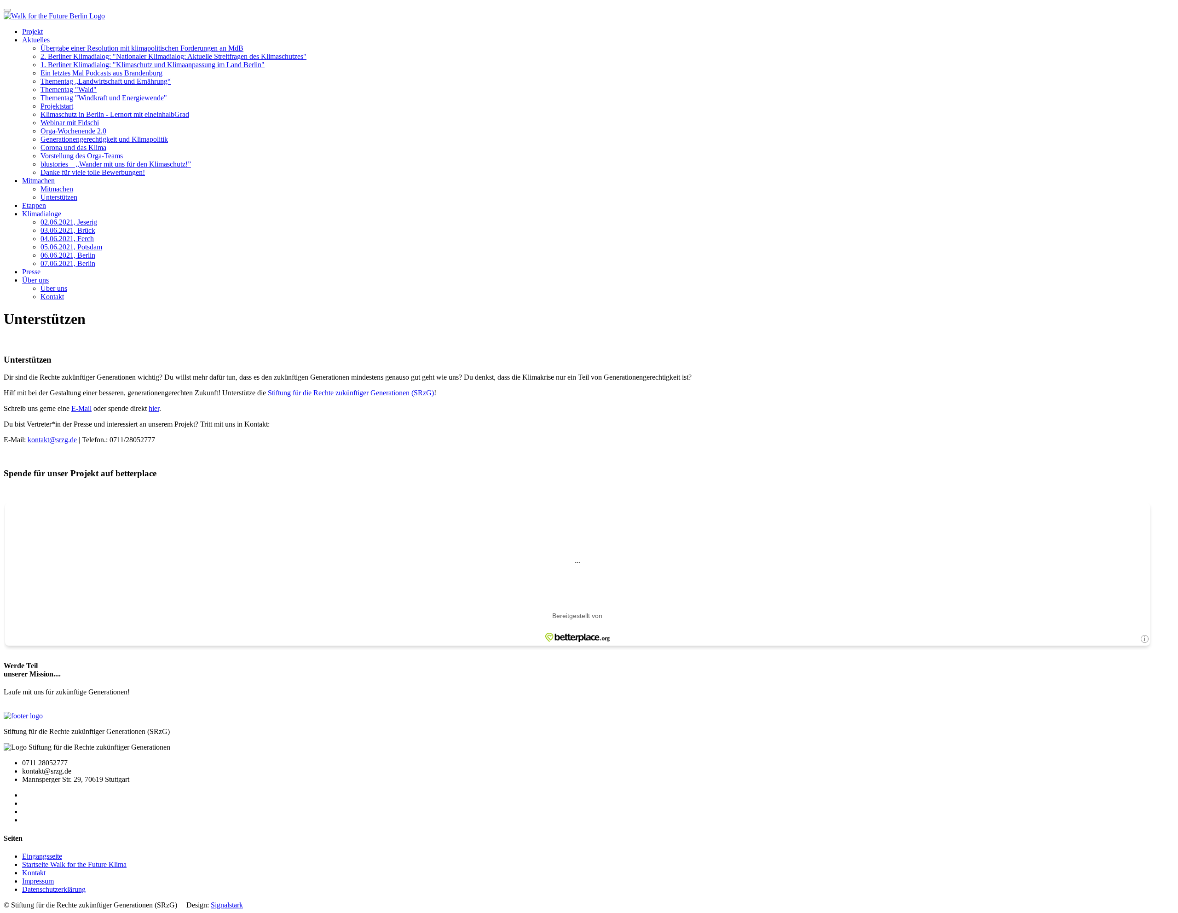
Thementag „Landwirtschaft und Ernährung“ (105, 81)
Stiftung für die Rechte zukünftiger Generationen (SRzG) (351, 393)
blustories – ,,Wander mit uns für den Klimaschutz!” (115, 164)
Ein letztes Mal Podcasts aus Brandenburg (101, 73)
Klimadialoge (41, 214)
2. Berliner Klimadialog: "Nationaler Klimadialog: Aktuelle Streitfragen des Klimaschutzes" (173, 56)
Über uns (35, 280)
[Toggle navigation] (7, 10)
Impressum (38, 881)
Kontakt (52, 296)
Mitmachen (38, 181)
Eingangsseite (42, 856)
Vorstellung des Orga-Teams (81, 156)
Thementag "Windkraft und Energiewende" (103, 98)
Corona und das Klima (73, 147)
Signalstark (227, 905)
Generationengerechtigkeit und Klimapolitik (104, 139)
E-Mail (81, 408)
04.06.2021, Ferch (67, 239)
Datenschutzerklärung (54, 889)
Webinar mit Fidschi (69, 123)
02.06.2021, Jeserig (68, 222)
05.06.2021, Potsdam (71, 247)
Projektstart (56, 106)
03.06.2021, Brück (67, 230)
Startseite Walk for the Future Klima (74, 864)
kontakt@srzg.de (52, 440)
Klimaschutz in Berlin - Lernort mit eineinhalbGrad (114, 114)
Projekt (32, 31)
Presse (31, 272)
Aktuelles (36, 40)
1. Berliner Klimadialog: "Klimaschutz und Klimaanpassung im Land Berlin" (152, 65)
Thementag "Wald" (68, 89)
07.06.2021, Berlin (67, 263)
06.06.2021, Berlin (67, 255)
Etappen (34, 205)
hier (154, 408)
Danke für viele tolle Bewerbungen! (92, 172)
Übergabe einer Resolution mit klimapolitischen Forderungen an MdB (141, 48)
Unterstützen (58, 197)
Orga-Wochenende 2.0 (73, 131)
